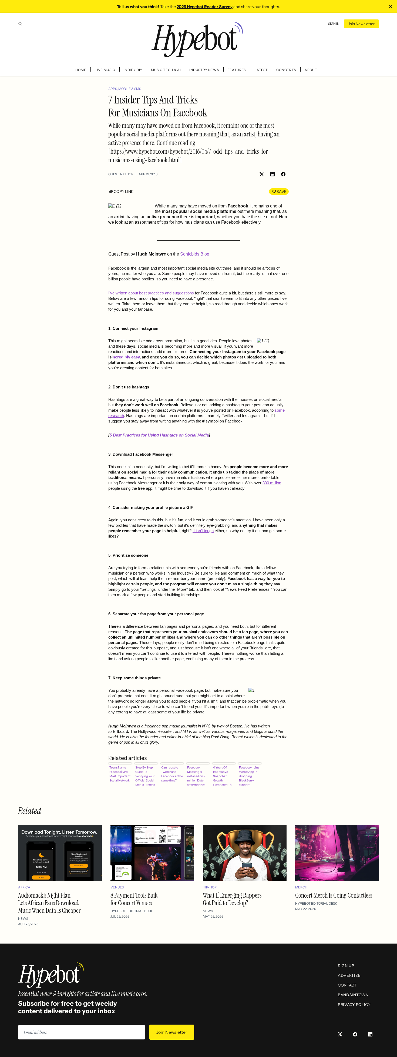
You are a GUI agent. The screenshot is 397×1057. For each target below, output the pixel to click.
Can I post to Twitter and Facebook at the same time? (172, 774)
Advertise (349, 975)
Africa (24, 887)
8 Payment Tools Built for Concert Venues (134, 899)
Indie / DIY (133, 70)
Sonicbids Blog (194, 254)
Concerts (286, 70)
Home (80, 70)
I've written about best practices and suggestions (151, 293)
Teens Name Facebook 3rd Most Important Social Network (119, 774)
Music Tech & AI (166, 70)
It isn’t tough (203, 531)
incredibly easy (126, 357)
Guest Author (120, 174)
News (23, 919)
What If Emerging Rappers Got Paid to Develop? (232, 899)
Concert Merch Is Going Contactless (333, 895)
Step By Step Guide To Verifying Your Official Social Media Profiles (145, 776)
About (311, 70)
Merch (301, 887)
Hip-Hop (210, 887)
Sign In (333, 24)
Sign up (346, 965)
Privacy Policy (354, 1004)
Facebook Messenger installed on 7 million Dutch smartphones (196, 776)
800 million (272, 483)
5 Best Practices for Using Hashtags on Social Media (159, 435)
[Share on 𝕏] (261, 174)
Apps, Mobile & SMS (124, 89)
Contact (347, 985)
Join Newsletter (361, 23)
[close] (390, 6)
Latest (261, 70)
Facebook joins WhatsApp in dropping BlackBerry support (249, 776)
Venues (117, 887)
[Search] (20, 23)
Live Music (105, 70)
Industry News (204, 70)
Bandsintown (353, 994)
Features (237, 70)
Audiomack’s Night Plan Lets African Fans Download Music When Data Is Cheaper (49, 903)
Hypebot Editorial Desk (131, 911)
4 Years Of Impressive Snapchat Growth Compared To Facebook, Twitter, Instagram (222, 776)
